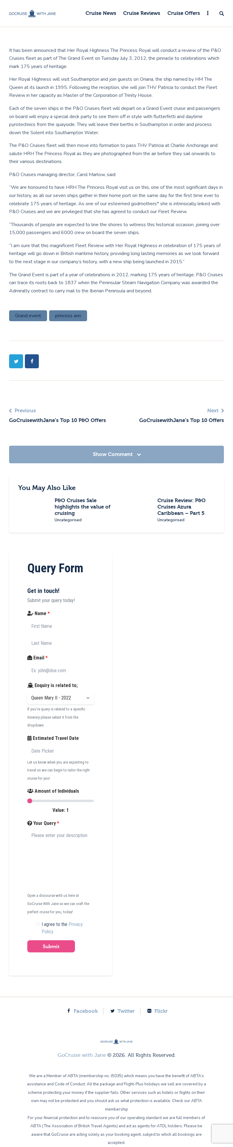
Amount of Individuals (56, 791)
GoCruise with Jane (82, 1055)
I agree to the (62, 927)
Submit (51, 946)
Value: (60, 810)
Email (40, 658)
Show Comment (113, 454)
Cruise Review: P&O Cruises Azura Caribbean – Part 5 (181, 507)
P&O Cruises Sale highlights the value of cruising (82, 507)
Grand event (28, 315)
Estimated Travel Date (55, 738)
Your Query (45, 823)
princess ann (68, 315)
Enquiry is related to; (55, 685)
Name (41, 613)
